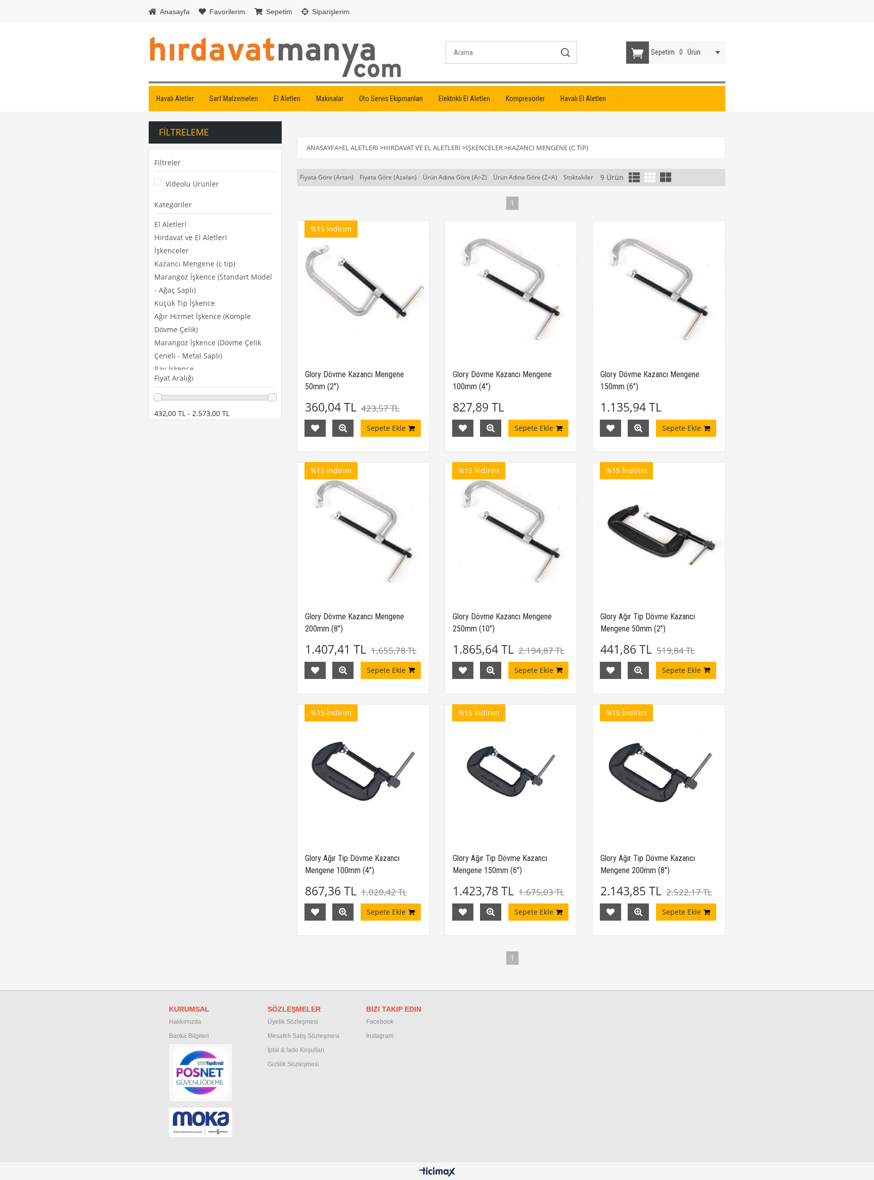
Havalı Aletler (175, 99)
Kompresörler (525, 99)
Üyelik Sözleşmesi (293, 1021)
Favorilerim (226, 12)
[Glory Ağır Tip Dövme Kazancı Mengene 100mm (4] (363, 770)
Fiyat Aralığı (174, 378)
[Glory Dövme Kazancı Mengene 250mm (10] (511, 528)
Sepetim (278, 12)
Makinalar (329, 99)
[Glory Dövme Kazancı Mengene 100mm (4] (511, 286)
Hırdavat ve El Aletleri (190, 237)
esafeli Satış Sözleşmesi (306, 1035)
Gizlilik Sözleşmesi (293, 1064)
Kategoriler (173, 204)
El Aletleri (287, 99)
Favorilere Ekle (315, 428)
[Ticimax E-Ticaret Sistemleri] (437, 1172)
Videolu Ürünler (192, 184)
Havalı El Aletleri (583, 99)
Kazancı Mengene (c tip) (194, 263)
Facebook (380, 1021)
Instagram (380, 1035)
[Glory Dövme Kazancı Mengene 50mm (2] (363, 286)
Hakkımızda (185, 1021)
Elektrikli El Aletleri (464, 99)
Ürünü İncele (343, 428)
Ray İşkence (174, 369)
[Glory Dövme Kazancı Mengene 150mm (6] (658, 286)
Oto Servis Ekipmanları (391, 99)
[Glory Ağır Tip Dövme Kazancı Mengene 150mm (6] (511, 770)
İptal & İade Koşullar (295, 1050)
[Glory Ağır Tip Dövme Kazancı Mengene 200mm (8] (658, 770)
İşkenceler (171, 250)
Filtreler (167, 162)
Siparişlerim (329, 12)
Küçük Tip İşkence (184, 303)
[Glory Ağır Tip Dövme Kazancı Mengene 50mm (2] (658, 528)
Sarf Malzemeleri (233, 99)
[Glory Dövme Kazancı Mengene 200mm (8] (363, 528)
